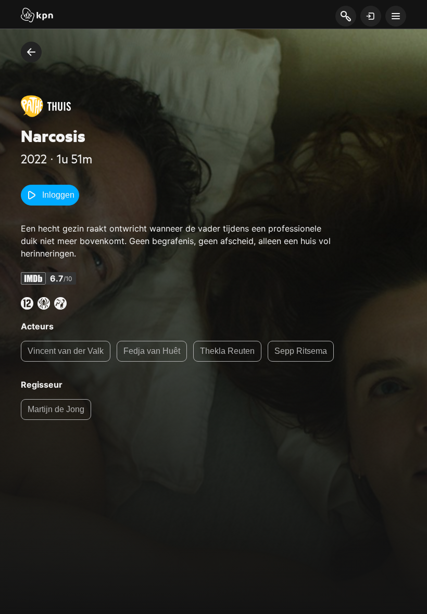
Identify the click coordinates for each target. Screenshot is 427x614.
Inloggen (58, 194)
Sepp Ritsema (300, 351)
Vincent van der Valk (66, 351)
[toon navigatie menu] (395, 16)
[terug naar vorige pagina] (31, 52)
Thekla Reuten (227, 351)
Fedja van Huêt (151, 351)
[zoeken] (345, 16)
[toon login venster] (370, 16)
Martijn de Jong (56, 409)
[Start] (37, 16)
